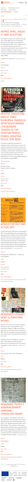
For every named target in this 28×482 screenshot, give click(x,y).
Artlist (2, 81)
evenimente (12, 10)
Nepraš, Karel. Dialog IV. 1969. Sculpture (13, 33)
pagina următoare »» (16, 26)
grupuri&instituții (13, 8)
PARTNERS (19, 478)
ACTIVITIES (11, 478)
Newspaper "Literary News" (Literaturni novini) (13, 317)
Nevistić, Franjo (5, 178)
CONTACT (9, 480)
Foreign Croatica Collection (8, 191)
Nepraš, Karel (4, 70)
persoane (3, 10)
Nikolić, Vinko (4, 180)
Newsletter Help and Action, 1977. (13, 225)
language (21, 2)
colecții (3, 8)
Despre (16, 12)
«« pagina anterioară (11, 464)
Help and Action (5, 267)
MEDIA (3, 480)
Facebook (14, 480)
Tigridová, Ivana (5, 269)
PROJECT (4, 478)
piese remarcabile (6, 12)
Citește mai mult (20, 58)
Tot (2, 19)
